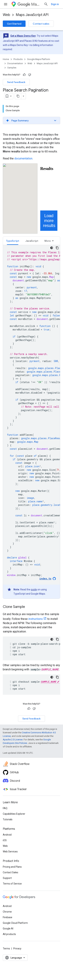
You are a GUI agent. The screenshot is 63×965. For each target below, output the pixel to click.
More (47, 240)
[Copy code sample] (57, 248)
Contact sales (41, 23)
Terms (6, 948)
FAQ (5, 808)
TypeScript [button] (12, 240)
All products (9, 934)
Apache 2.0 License (13, 739)
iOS (5, 840)
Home (6, 59)
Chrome (7, 911)
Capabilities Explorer (14, 813)
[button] (31, 120)
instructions (35, 619)
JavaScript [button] (31, 240)
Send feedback (16, 82)
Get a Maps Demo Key (23, 35)
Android (7, 834)
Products (18, 59)
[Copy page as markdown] (18, 96)
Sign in (55, 4)
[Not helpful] (29, 74)
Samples (11, 67)
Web (6, 15)
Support (7, 878)
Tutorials (7, 819)
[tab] (12, 241)
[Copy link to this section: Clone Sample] (28, 607)
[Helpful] (24, 74)
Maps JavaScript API (32, 15)
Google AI (8, 928)
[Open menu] (5, 4)
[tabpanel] (31, 422)
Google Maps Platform (38, 59)
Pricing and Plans (12, 866)
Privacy (17, 948)
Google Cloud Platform (15, 923)
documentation (23, 158)
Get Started (14, 23)
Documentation (15, 63)
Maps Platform (36, 4)
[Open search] (46, 4)
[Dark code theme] (51, 248)
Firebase (7, 917)
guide (34, 589)
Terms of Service (12, 883)
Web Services (10, 851)
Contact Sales (10, 872)
